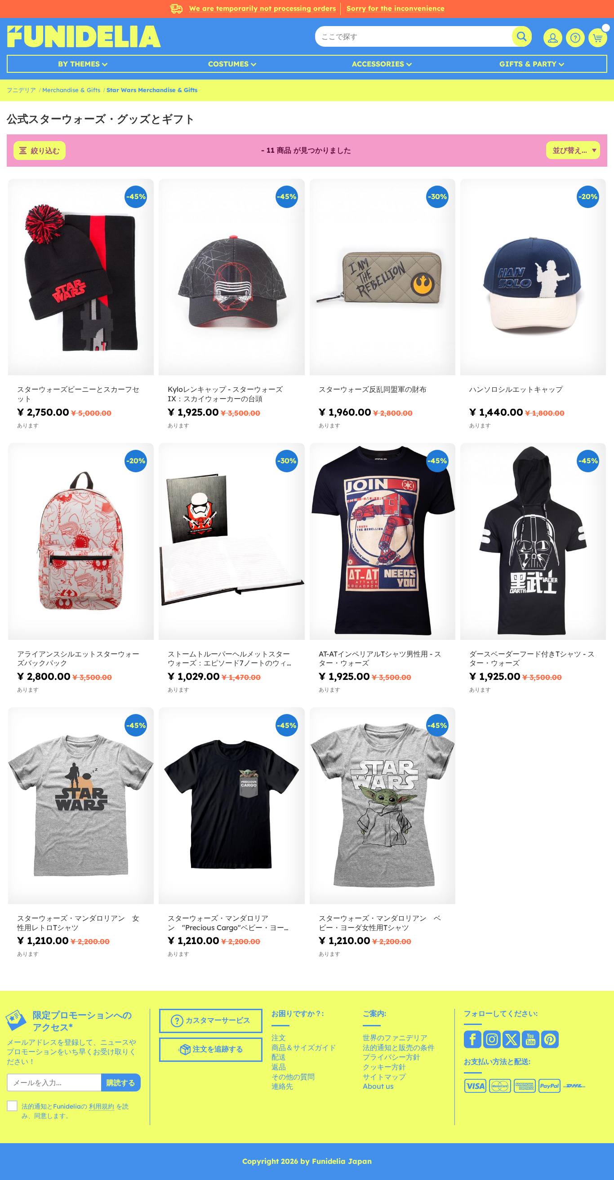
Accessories (378, 63)
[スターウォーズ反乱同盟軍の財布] (382, 277)
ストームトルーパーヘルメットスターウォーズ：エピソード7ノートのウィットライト (231, 658)
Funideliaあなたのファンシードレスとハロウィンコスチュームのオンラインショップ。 (84, 36)
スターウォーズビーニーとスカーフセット (78, 394)
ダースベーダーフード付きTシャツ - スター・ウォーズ (532, 658)
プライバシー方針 (391, 1056)
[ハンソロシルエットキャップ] (533, 277)
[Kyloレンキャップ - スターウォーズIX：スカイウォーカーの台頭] (231, 277)
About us (378, 1086)
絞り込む (45, 150)
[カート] (597, 37)
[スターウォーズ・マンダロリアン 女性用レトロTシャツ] (81, 805)
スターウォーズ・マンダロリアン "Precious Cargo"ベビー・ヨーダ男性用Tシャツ (229, 923)
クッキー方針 (384, 1066)
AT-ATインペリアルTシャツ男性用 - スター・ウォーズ (380, 658)
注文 (278, 1037)
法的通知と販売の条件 (399, 1047)
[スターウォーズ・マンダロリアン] (231, 805)
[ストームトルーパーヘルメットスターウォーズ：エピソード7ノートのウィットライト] (231, 541)
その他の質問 (293, 1076)
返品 (278, 1066)
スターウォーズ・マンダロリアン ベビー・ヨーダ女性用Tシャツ (380, 923)
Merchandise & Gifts (71, 89)
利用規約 (101, 1106)
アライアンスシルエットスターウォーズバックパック (78, 658)
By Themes (79, 63)
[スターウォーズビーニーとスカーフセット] (81, 277)
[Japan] (472, 1040)
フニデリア (21, 89)
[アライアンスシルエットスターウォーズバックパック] (81, 541)
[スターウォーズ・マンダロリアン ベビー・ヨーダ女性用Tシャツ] (382, 805)
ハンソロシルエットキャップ (516, 389)
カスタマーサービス (216, 1020)
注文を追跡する (217, 1048)
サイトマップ (384, 1076)
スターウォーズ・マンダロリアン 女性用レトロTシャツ (78, 923)
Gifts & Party (527, 63)
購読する (121, 1082)
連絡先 (282, 1086)
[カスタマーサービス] (575, 37)
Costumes (228, 63)
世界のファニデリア (395, 1037)
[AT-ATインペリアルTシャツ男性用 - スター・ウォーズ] (382, 541)
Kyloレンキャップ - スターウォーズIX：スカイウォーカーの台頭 (225, 394)
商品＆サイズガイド (303, 1047)
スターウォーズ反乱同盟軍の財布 (373, 389)
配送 (278, 1056)
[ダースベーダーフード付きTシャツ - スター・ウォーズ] (533, 541)
